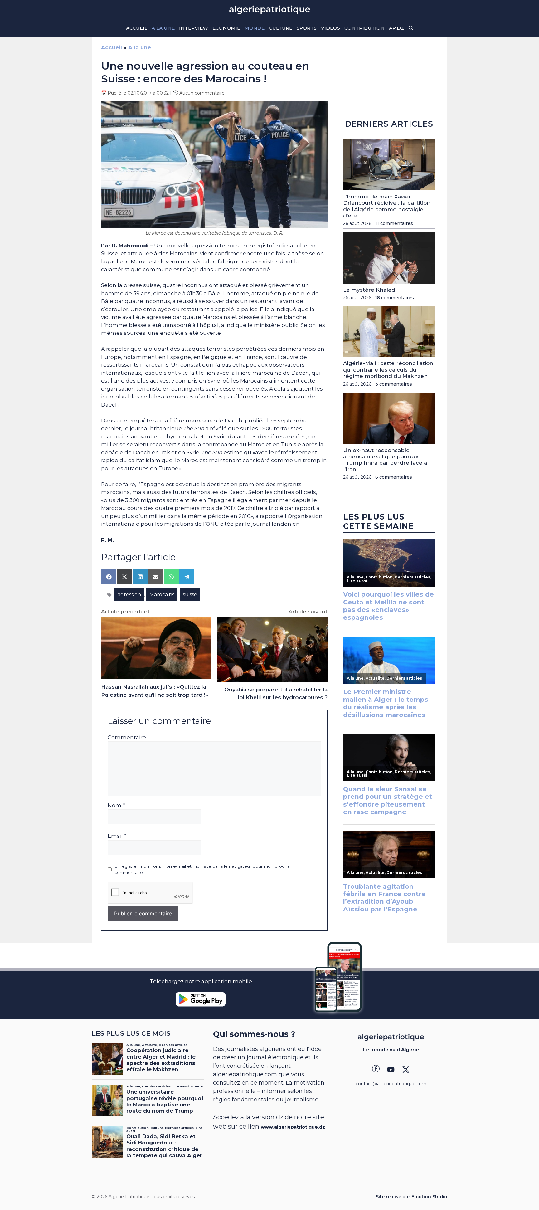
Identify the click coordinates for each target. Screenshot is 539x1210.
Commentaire (127, 737)
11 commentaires (394, 223)
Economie (226, 28)
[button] (410, 28)
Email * (117, 836)
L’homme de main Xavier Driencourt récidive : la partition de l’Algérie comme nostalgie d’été (386, 206)
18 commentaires (394, 297)
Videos (330, 28)
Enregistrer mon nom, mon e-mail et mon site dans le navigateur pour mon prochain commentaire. (204, 869)
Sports (307, 28)
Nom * (116, 805)
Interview (193, 28)
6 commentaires (393, 477)
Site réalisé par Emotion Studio (411, 1196)
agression (129, 595)
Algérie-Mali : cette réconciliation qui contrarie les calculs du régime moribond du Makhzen (388, 369)
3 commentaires (393, 384)
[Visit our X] (406, 1070)
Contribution (364, 28)
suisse (190, 595)
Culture (280, 28)
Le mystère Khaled (369, 290)
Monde (255, 28)
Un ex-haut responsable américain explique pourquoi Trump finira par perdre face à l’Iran (385, 459)
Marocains (161, 595)
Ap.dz (396, 28)
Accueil (136, 28)
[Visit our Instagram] (391, 1070)
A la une (163, 28)
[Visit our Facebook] (376, 1070)
